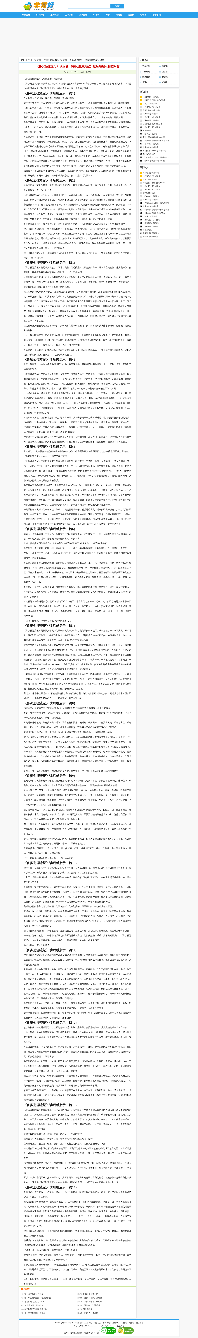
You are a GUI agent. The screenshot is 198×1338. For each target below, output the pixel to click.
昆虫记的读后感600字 (35, 1302)
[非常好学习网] (38, 10)
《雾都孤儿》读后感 (91, 1305)
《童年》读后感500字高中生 (154, 161)
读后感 (37, 60)
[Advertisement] (99, 37)
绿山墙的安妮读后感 (151, 237)
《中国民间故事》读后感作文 (38, 1298)
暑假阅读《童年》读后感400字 (155, 151)
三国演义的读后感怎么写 (36, 1309)
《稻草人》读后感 (90, 1313)
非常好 (29, 60)
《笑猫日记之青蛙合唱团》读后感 (156, 141)
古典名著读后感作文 (34, 1305)
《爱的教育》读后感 (34, 1294)
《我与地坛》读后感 (151, 144)
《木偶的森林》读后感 (151, 220)
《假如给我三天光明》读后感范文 (156, 157)
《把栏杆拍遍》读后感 (92, 1302)
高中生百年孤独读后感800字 (154, 137)
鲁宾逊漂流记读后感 (151, 233)
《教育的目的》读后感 (92, 1298)
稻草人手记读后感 (90, 1294)
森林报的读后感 (149, 154)
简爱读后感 (87, 1309)
